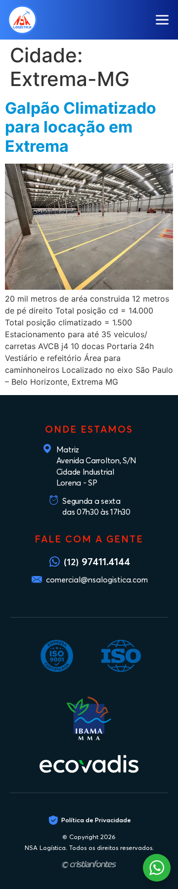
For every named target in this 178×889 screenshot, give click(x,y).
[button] (162, 20)
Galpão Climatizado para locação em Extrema (80, 127)
